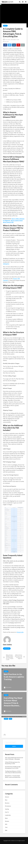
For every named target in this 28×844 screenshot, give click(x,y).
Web (6, 830)
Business (7, 803)
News (6, 818)
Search (14, 746)
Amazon (5, 25)
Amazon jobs (20, 632)
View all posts (6, 648)
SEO (6, 824)
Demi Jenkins (8, 39)
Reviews (7, 821)
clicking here (6, 264)
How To (7, 812)
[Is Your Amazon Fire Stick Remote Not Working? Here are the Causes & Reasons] (11, 716)
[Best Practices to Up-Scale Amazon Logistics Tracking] (14, 679)
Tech (10, 718)
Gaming (7, 809)
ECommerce (8, 806)
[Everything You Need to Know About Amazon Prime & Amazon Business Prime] (14, 703)
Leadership (8, 815)
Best (6, 800)
